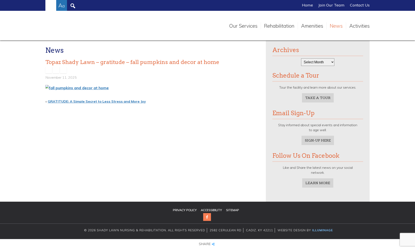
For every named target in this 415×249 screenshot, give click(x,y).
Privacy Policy (185, 210)
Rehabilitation (279, 26)
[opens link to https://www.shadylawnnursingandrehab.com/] (85, 26)
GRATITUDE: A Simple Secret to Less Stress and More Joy (97, 101)
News (336, 26)
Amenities (312, 26)
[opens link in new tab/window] (48, 70)
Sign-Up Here (318, 140)
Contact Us (360, 5)
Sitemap (232, 210)
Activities (359, 26)
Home (307, 5)
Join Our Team (331, 5)
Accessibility (211, 210)
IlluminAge (322, 230)
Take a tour (317, 98)
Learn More (317, 183)
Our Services (243, 26)
